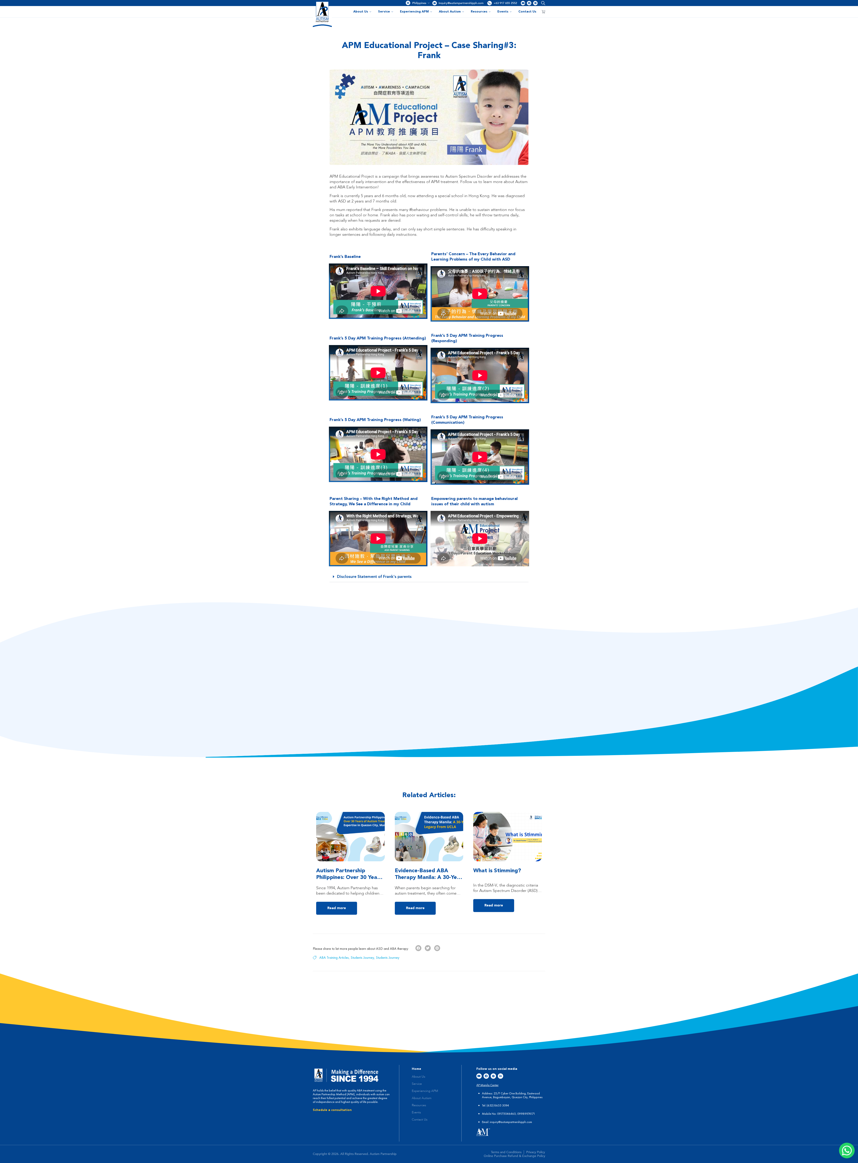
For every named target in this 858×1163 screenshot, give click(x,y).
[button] (542, 3)
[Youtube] (523, 3)
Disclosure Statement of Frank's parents (374, 576)
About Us (360, 11)
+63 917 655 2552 (505, 3)
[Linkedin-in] (500, 1076)
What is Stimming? (497, 871)
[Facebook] (529, 3)
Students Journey (362, 957)
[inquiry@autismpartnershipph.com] (434, 3)
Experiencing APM (414, 11)
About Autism (450, 11)
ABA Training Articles (334, 957)
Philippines (419, 3)
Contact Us (527, 11)
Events (502, 11)
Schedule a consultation (332, 1110)
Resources (479, 11)
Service (384, 11)
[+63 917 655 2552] (489, 3)
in (491, 1122)
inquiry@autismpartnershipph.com (461, 3)
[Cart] (543, 11)
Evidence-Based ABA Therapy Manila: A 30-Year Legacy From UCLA (428, 877)
